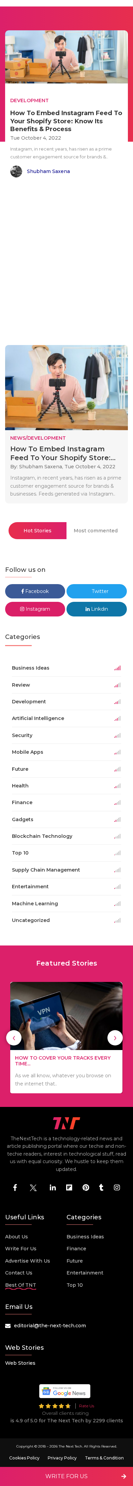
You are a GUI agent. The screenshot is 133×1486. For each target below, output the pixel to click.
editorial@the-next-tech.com (50, 1326)
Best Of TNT (20, 1285)
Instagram (37, 609)
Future (74, 1261)
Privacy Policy (62, 1457)
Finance (76, 1249)
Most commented (96, 531)
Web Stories (20, 1363)
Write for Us (20, 1249)
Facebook (36, 591)
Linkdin (99, 609)
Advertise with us (27, 1261)
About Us (16, 1237)
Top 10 (74, 1285)
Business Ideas (85, 1237)
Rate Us (86, 1405)
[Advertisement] (66, 262)
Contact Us (18, 1273)
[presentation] (13, 1037)
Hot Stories (37, 531)
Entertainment (84, 1273)
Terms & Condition (104, 1457)
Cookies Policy (24, 1457)
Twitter (99, 591)
